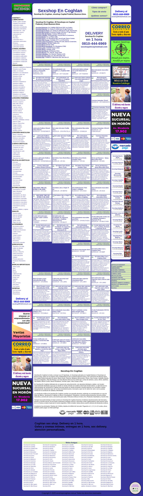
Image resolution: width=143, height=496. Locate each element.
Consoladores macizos (19, 52)
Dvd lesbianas (17, 178)
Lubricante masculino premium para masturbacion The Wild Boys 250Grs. (81, 340)
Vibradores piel (17, 80)
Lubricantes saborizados (19, 41)
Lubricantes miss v (18, 39)
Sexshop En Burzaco (106, 445)
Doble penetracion (18, 253)
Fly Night (15, 36)
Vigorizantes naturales (19, 242)
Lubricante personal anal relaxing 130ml (60, 279)
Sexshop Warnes (41, 52)
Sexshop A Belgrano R (107, 482)
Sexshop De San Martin (87, 464)
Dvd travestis (16, 185)
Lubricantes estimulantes (19, 28)
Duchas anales (17, 213)
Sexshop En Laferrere (107, 466)
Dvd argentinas (17, 164)
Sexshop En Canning (29, 445)
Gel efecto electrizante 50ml (81, 249)
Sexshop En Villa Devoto (88, 482)
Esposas (15, 233)
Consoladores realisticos (19, 58)
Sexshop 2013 (47, 486)
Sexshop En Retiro (106, 479)
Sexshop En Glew (86, 459)
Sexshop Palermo (41, 29)
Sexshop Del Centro (86, 462)
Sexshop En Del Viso (87, 452)
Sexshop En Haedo (48, 461)
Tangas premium (17, 127)
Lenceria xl (16, 114)
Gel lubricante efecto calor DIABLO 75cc (41, 310)
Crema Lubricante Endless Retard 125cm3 (41, 158)
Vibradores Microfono (18, 90)
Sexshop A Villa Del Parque (108, 477)
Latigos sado (16, 153)
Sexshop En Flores (29, 457)
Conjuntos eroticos (18, 109)
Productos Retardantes (19, 260)
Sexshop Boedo (41, 37)
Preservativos (16, 237)
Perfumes (15, 43)
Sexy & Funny (17, 282)
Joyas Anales (16, 218)
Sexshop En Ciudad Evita (30, 448)
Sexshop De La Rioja (106, 468)
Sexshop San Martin (42, 51)
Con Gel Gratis (17, 290)
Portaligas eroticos (18, 118)
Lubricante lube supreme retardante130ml (80, 279)
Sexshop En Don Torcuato (31, 453)
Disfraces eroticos (18, 112)
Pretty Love (16, 277)
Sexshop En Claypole (106, 448)
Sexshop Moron (41, 45)
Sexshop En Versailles (68, 480)
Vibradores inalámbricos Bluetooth (22, 67)
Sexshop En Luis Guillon (68, 471)
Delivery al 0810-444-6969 (22, 300)
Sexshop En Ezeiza (29, 455)
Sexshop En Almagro (87, 457)
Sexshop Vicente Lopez (43, 56)
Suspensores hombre (19, 141)
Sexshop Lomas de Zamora (44, 41)
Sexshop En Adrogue (106, 459)
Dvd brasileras (17, 165)
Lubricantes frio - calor (19, 30)
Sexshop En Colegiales (107, 450)
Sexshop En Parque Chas (69, 477)
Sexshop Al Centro (48, 477)
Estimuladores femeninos (19, 200)
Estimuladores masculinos (20, 202)
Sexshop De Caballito (87, 471)
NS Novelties (16, 275)
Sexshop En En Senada (49, 453)
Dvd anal (15, 162)
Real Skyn (15, 37)
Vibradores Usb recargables (20, 96)
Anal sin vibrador (17, 217)
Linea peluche (16, 156)
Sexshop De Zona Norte (49, 464)
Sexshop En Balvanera (107, 453)
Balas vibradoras (17, 191)
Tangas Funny (17, 128)
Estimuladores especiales (20, 198)
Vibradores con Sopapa (19, 94)
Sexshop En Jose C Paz (68, 462)
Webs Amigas (71, 443)
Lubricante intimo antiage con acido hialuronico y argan (80, 70)
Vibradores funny (17, 76)
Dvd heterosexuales (18, 174)
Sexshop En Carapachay (49, 445)
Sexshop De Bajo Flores (30, 475)
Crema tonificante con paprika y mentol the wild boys (41, 340)
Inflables (15, 257)
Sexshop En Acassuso (68, 461)
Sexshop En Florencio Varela (108, 455)
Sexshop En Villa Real (68, 486)
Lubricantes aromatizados (20, 27)
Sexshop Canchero (67, 475)
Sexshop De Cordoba (49, 471)
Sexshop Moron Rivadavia (44, 46)
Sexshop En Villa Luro (49, 484)
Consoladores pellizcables (20, 56)
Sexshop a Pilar (85, 479)
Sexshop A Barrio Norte (107, 484)
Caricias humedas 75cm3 (100, 100)
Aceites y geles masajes (19, 21)
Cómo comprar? (99, 7)
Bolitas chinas (16, 250)
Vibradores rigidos (18, 83)
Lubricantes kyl (17, 34)
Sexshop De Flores (106, 470)
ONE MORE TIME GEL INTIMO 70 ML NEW (40, 188)
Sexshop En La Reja (106, 464)
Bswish (15, 272)
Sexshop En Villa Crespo (49, 482)
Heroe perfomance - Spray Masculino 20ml (100, 158)
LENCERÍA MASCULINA (118, 272)
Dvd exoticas (16, 167)
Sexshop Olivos (41, 49)
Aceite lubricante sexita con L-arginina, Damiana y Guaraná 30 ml (100, 218)
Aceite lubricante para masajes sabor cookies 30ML (40, 217)
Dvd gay (15, 173)
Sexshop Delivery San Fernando (51, 462)
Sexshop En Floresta (68, 457)
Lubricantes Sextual (18, 46)
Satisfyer (15, 279)
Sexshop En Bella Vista (68, 452)
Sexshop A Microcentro (87, 480)
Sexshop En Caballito (68, 445)
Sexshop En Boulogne (107, 446)
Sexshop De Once (29, 468)
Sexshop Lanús (40, 48)
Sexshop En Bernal (86, 448)
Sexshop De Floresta (48, 470)
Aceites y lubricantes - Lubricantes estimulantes (44, 65)
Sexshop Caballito (41, 35)
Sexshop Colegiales (42, 54)
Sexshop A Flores (28, 482)
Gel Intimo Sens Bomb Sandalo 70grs (79, 158)
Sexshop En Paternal (87, 477)
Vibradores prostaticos (19, 87)
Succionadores (17, 193)
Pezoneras (16, 240)
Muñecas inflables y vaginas (20, 209)
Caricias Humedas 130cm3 (100, 128)
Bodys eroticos (17, 105)
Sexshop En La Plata (67, 464)
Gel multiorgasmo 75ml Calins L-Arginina (79, 188)
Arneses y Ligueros (18, 101)
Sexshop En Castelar (29, 446)
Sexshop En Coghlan (60, 10)
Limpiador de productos (19, 23)
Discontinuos (16, 292)
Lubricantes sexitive (18, 45)
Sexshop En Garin (106, 457)
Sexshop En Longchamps (88, 470)
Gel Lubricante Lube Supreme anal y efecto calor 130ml (101, 279)
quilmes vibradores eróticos (88, 486)
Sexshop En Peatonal (29, 479)
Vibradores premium (18, 85)
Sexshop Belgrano (41, 27)
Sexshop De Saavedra (30, 466)
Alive (14, 268)
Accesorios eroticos (18, 226)
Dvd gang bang (17, 171)
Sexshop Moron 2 (117, 248)
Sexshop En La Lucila (29, 464)
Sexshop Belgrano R (106, 475)
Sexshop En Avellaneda (87, 455)
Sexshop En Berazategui (88, 450)
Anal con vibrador (17, 215)
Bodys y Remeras (18, 134)
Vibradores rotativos (18, 92)
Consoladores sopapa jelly (20, 59)
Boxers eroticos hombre (19, 136)
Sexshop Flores (41, 38)
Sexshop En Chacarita (68, 446)
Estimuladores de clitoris (19, 195)
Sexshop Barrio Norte (42, 30)
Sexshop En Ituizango (29, 462)
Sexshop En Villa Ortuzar (30, 486)
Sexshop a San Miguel (49, 479)
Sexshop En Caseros (87, 445)
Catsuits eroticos (17, 107)
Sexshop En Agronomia (68, 459)
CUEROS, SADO (116, 273)
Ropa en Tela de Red (18, 123)
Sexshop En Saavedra (49, 480)
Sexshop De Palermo (68, 466)
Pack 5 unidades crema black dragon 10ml (79, 310)
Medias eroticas (17, 116)
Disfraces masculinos (19, 138)
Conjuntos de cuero (18, 147)
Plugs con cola (17, 222)
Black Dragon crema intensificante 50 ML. (39, 279)
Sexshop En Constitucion (49, 452)
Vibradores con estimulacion (20, 72)
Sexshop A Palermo (29, 480)
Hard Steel (16, 284)
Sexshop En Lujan (105, 471)
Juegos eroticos (17, 235)
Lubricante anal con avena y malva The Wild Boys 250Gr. (61, 340)
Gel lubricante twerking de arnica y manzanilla (41, 70)
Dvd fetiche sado (17, 169)
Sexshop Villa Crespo (42, 40)
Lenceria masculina (18, 140)
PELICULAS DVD (116, 275)
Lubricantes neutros (18, 32)
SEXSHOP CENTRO (117, 277)
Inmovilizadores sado (18, 151)
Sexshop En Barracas (68, 453)
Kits (14, 262)
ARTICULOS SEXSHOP (118, 264)
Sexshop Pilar (40, 57)
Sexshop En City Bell (87, 446)
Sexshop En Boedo (48, 448)
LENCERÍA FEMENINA (117, 270)
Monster (15, 63)
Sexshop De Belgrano (68, 473)
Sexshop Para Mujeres (117, 236)
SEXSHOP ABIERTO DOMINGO (120, 282)
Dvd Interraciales (17, 176)
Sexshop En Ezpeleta (68, 455)
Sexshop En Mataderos (49, 473)
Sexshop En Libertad (29, 470)
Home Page (36, 62)
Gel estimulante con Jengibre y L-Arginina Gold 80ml (61, 70)
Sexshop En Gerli (47, 459)
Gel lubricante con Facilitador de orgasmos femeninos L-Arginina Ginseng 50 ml (60, 218)
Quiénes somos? (99, 16)
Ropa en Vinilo (17, 121)
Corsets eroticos (17, 110)
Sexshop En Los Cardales (31, 471)
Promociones (16, 294)
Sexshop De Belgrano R (30, 473)
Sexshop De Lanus (67, 468)
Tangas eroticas (17, 125)
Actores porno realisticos (19, 50)
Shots (14, 281)
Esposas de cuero (18, 149)
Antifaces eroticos (18, 228)
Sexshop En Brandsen (49, 446)
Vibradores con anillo (18, 246)
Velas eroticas (16, 238)
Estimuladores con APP (19, 189)
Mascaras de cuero (18, 158)
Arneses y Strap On (18, 251)
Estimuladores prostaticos (20, 204)
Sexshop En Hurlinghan (87, 461)
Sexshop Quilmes (41, 43)
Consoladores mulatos (19, 54)
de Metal (15, 207)
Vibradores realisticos (19, 88)
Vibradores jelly (17, 78)
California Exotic (17, 273)
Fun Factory (16, 286)
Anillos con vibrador (18, 71)
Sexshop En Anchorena (49, 457)
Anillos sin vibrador (18, 248)
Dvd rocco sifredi (17, 180)
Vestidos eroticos (17, 130)
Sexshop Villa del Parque (43, 34)
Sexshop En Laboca (86, 466)
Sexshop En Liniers (67, 470)
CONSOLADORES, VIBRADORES (116, 267)
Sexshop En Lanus (86, 468)
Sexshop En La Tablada (49, 466)
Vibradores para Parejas (19, 69)
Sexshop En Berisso (29, 450)
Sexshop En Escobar (87, 453)
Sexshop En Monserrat (87, 473)
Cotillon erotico (17, 231)
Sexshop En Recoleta (68, 479)
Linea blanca (16, 154)
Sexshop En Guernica (30, 461)
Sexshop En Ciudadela (68, 448)
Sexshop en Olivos (86, 475)
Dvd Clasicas (16, 182)
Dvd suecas (16, 183)
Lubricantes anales (18, 25)
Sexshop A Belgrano (67, 484)
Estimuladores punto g (19, 205)
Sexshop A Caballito (67, 482)
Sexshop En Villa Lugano (30, 484)
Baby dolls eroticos (18, 103)
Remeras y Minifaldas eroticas (21, 119)
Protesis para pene (18, 259)
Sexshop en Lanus (48, 468)
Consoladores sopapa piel (20, 61)
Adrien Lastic (16, 266)
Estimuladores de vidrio (19, 196)
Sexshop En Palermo (29, 477)
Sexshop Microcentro (42, 32)
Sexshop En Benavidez (30, 452)
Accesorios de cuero (18, 145)
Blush (14, 270)
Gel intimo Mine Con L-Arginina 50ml (99, 249)
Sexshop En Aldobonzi (30, 459)
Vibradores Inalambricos (19, 81)
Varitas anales (16, 220)
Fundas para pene (18, 255)
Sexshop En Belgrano (106, 452)
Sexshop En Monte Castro (50, 475)
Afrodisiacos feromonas (19, 230)
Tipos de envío (99, 12)
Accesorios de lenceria (19, 100)
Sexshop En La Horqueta (107, 462)
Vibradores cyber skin (19, 74)
